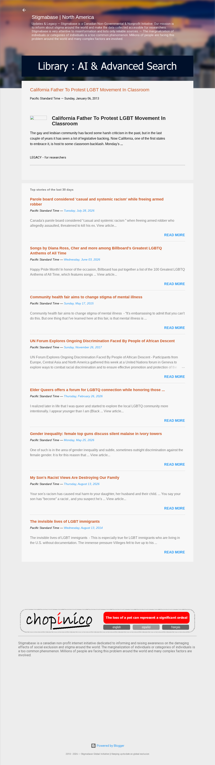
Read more (174, 235)
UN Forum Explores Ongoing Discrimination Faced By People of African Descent (102, 341)
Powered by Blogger (110, 746)
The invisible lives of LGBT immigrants (65, 521)
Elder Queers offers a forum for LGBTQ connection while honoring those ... (97, 390)
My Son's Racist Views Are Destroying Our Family (74, 478)
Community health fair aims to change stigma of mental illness (86, 297)
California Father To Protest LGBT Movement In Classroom (109, 120)
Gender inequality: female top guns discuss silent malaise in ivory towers (96, 434)
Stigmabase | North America (63, 17)
